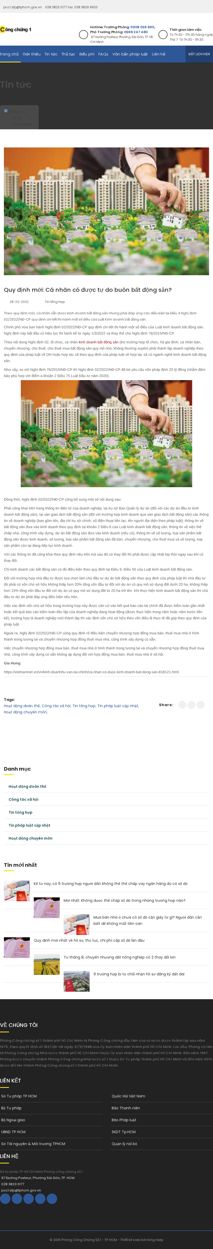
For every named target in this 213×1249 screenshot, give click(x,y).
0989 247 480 (136, 32)
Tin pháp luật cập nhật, (118, 705)
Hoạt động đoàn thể (27, 786)
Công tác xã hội (23, 799)
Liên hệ (158, 54)
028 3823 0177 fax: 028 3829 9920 (71, 7)
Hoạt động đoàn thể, (22, 705)
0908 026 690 (142, 27)
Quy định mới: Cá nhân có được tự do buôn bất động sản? (88, 290)
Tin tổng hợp (55, 302)
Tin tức (51, 54)
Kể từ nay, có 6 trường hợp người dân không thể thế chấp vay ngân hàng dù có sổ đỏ (111, 883)
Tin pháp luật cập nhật (29, 825)
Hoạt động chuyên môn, (26, 712)
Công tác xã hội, (56, 705)
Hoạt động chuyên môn (30, 838)
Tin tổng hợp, (84, 705)
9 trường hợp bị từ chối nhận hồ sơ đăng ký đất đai (139, 974)
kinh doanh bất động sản (98, 342)
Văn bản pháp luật (130, 54)
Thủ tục (68, 54)
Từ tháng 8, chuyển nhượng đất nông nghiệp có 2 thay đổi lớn (120, 957)
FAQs (103, 54)
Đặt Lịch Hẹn (199, 54)
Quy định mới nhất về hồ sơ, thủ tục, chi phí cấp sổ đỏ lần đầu (89, 940)
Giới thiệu (32, 54)
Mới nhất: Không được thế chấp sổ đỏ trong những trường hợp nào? (124, 900)
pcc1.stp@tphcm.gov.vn (22, 7)
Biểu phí (87, 54)
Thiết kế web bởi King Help (141, 1239)
